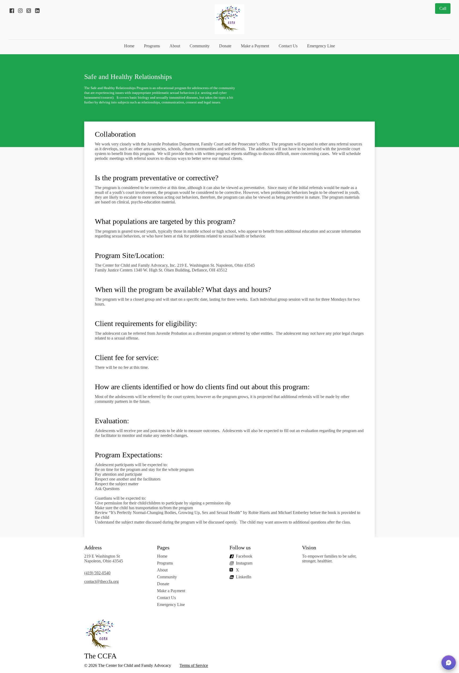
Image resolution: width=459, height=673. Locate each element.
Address (93, 547)
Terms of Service (194, 665)
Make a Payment (255, 46)
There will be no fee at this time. (122, 367)
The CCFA (100, 656)
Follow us (240, 547)
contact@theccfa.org (101, 581)
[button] (448, 662)
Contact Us (288, 46)
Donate (225, 46)
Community (200, 46)
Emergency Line (321, 46)
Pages (163, 547)
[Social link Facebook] (11, 10)
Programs (152, 46)
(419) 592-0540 (97, 573)
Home (129, 46)
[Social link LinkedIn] (37, 10)
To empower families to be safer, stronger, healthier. (329, 558)
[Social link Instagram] (20, 10)
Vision (309, 547)
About (174, 46)
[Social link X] (28, 10)
